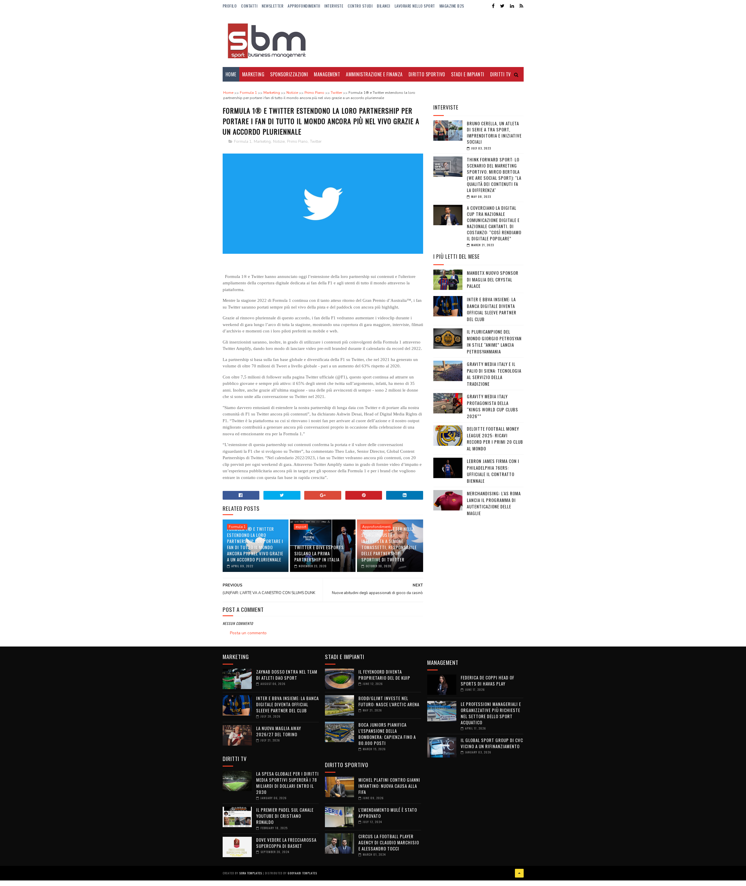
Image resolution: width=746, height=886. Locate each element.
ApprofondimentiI (304, 6)
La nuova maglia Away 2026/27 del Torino (278, 731)
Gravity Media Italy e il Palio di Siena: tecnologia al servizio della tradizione (494, 374)
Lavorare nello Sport (415, 6)
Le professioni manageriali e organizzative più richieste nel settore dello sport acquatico (491, 713)
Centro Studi (360, 6)
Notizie (279, 141)
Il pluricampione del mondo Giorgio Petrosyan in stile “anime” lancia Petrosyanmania (494, 341)
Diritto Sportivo (427, 74)
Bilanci (383, 6)
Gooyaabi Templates (302, 873)
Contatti (249, 6)
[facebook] (493, 6)
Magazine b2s (451, 6)
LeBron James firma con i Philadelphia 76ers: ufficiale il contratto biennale (493, 471)
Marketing (253, 74)
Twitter (316, 141)
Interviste (333, 6)
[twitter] (502, 6)
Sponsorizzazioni (289, 74)
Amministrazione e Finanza (374, 74)
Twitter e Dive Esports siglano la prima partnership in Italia (319, 553)
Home (231, 74)
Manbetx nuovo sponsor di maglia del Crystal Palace (492, 279)
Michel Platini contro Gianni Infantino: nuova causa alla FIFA (389, 785)
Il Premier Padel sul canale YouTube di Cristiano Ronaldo (285, 815)
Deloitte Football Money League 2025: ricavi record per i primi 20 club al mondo (495, 438)
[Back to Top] (519, 873)
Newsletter (272, 6)
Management (327, 74)
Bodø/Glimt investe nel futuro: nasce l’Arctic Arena (388, 701)
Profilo (230, 6)
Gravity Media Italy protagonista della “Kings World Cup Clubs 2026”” (492, 406)
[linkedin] (512, 6)
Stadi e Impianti (467, 74)
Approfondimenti (376, 526)
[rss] (521, 6)
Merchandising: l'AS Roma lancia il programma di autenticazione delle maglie (494, 503)
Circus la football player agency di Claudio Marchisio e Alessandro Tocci (388, 842)
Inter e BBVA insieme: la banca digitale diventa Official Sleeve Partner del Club (491, 309)
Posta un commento (248, 633)
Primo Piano (297, 141)
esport (300, 526)
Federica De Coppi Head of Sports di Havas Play (487, 680)
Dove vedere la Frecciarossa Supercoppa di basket (286, 842)
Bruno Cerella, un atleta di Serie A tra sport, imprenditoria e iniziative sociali (494, 132)
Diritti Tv (500, 74)
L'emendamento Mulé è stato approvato (387, 812)
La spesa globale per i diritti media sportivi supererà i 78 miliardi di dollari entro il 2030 (287, 782)
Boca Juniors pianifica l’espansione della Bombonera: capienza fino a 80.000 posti (387, 733)
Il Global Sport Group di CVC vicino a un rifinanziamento (492, 743)
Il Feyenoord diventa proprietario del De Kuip (384, 674)
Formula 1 (242, 141)
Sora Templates (250, 873)
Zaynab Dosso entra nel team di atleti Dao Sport (286, 674)
